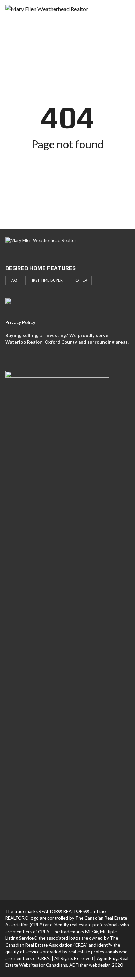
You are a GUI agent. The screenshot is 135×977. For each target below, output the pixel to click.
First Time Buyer (46, 280)
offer (81, 280)
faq (13, 280)
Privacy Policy (20, 322)
